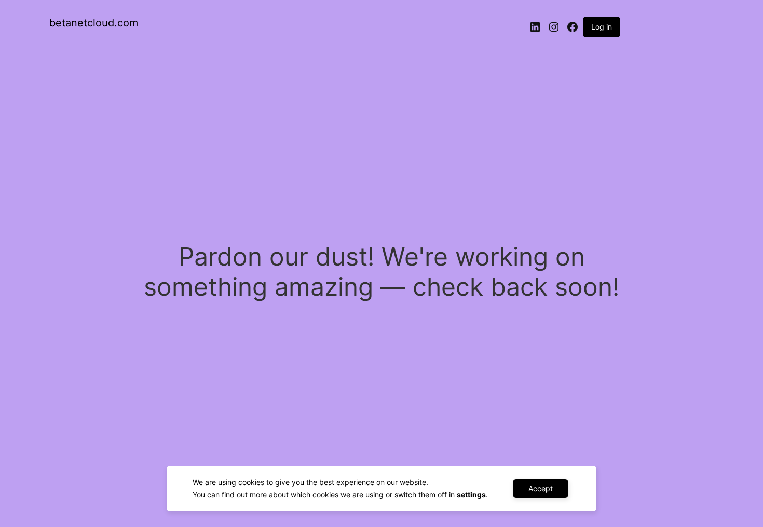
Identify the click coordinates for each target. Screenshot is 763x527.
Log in (601, 26)
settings (471, 494)
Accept (540, 488)
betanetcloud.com (93, 23)
